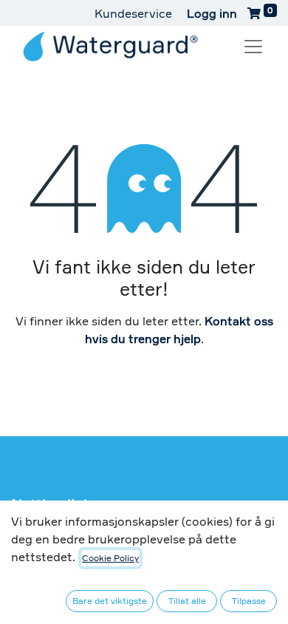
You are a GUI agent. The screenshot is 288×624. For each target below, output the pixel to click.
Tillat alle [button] (187, 600)
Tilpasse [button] (249, 600)
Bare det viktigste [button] (109, 600)
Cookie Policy (110, 557)
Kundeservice (133, 13)
